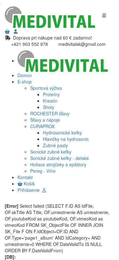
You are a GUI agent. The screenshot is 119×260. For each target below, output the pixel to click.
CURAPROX (42, 126)
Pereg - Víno (43, 171)
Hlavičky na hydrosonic (66, 139)
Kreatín (50, 101)
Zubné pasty (55, 145)
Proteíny (51, 94)
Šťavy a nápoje (45, 120)
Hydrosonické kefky (62, 132)
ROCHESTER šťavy (49, 113)
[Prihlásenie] (15, 31)
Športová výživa (46, 88)
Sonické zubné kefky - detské (59, 158)
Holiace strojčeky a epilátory (58, 164)
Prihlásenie (29, 190)
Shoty (48, 107)
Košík (29, 183)
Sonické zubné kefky (50, 151)
